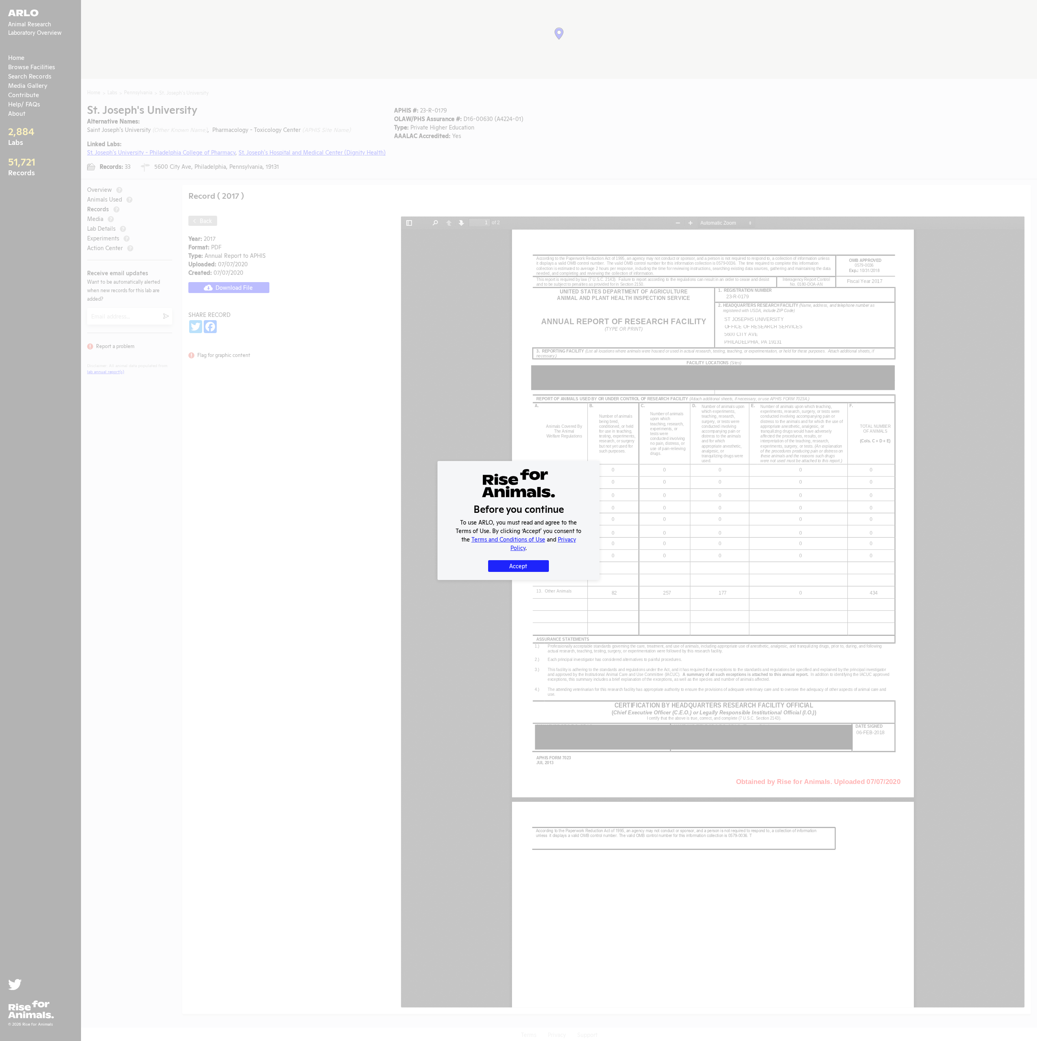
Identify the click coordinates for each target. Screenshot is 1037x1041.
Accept (518, 565)
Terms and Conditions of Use (508, 539)
